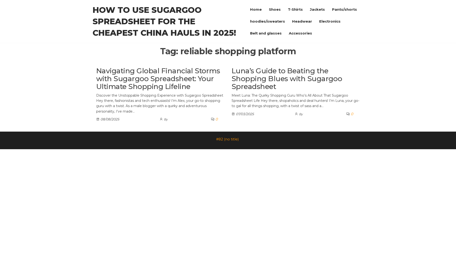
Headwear (302, 21)
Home (256, 9)
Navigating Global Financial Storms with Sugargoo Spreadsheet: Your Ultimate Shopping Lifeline (158, 78)
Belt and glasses (266, 33)
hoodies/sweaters (267, 21)
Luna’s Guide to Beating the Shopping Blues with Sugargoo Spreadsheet (287, 78)
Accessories (300, 33)
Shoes (275, 9)
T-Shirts (295, 9)
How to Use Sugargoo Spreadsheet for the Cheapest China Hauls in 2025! (164, 21)
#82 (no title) (227, 139)
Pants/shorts (344, 9)
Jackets (317, 9)
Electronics (330, 21)
